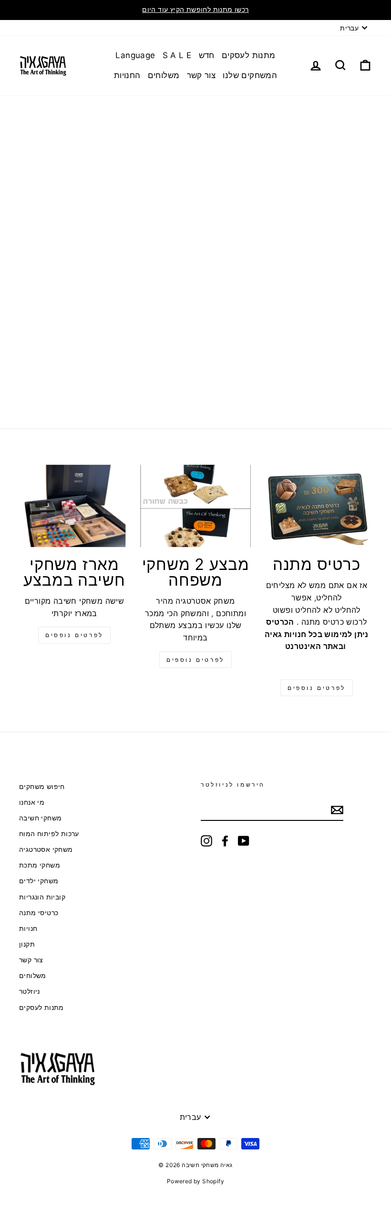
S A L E (177, 55)
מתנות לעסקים (249, 55)
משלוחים (164, 75)
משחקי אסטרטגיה (46, 849)
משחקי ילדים (38, 881)
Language (135, 55)
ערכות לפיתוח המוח (49, 834)
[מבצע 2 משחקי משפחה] (195, 506)
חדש (207, 55)
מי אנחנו (31, 802)
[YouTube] (243, 841)
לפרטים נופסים (74, 635)
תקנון (27, 944)
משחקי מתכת (39, 865)
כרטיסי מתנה (38, 913)
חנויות (28, 928)
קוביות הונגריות (42, 897)
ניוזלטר (29, 991)
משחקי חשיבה (40, 818)
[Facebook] (225, 841)
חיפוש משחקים (42, 786)
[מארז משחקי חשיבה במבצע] (74, 506)
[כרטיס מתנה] (316, 506)
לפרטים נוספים (195, 659)
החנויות (127, 75)
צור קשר (201, 75)
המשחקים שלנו (250, 75)
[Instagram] (206, 841)
